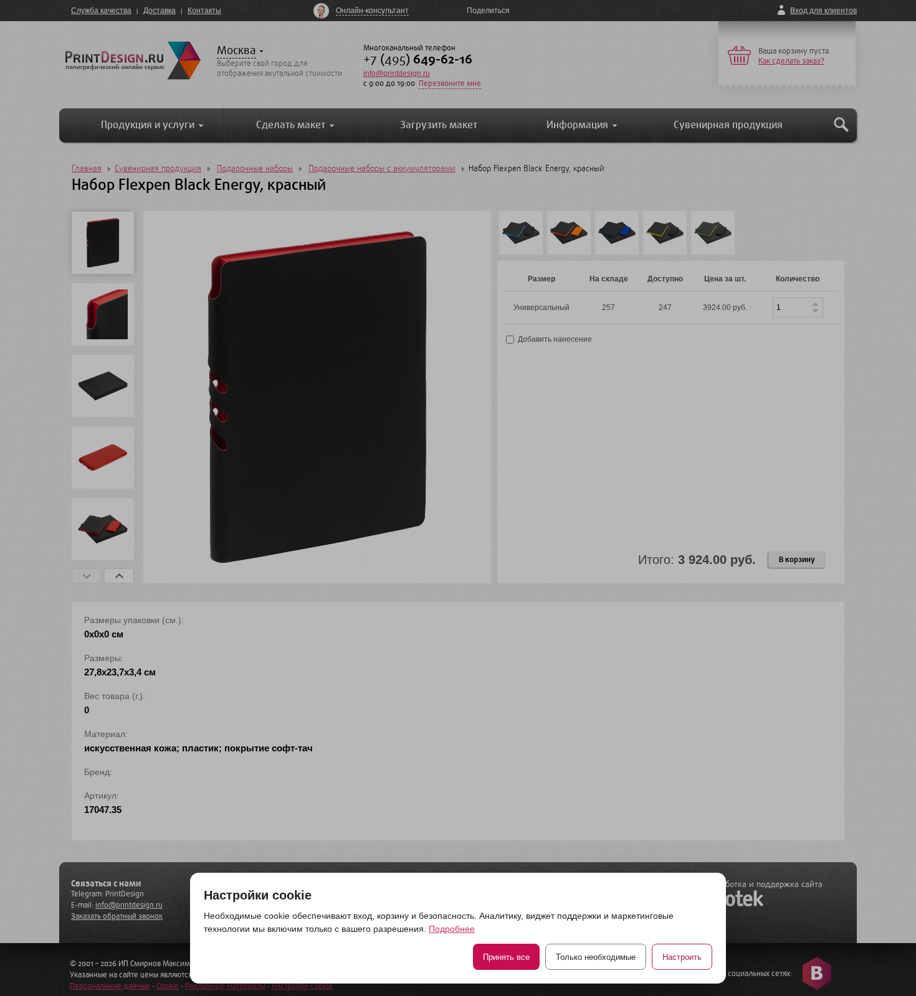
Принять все (506, 957)
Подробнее (452, 929)
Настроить (682, 957)
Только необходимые (596, 957)
